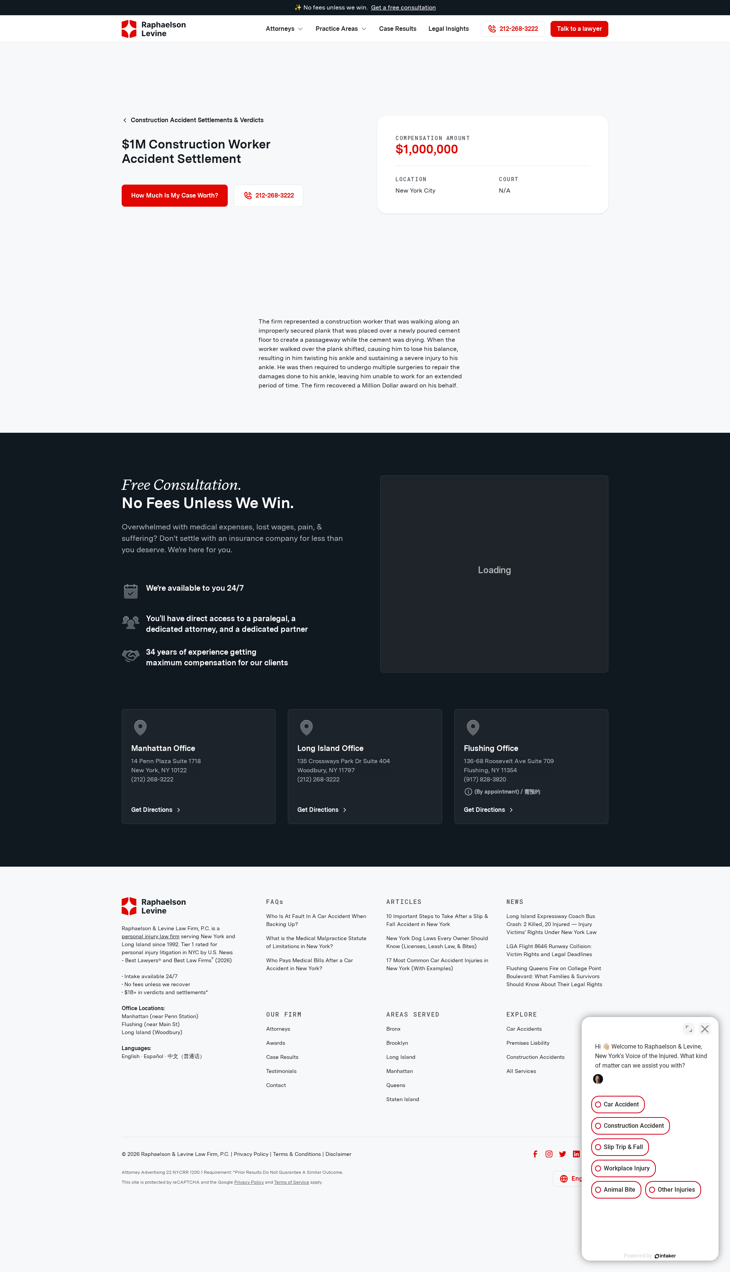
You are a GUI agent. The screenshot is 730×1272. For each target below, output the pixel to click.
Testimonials (281, 1197)
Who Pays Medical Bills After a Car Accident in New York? (309, 1090)
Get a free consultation (403, 7)
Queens (395, 1211)
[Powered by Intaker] (665, 1256)
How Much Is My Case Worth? (174, 195)
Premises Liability (527, 1168)
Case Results (397, 28)
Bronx (393, 1154)
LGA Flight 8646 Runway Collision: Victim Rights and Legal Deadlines (549, 1076)
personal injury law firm (150, 1062)
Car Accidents (524, 1154)
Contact (276, 1211)
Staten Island (402, 1225)
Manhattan (399, 1197)
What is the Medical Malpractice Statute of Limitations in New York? (316, 1068)
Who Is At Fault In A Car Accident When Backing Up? (316, 1046)
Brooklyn (397, 1168)
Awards (275, 1168)
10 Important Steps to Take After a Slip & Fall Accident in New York (437, 1046)
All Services (521, 1197)
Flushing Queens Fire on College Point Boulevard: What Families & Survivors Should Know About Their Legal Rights (554, 1102)
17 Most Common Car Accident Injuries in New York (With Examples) (437, 1090)
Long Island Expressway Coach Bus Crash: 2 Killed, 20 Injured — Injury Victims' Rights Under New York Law (551, 1050)
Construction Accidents (535, 1183)
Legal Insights (448, 28)
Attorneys (278, 1154)
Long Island (401, 1183)
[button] (284, 29)
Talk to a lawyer (579, 28)
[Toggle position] (689, 1029)
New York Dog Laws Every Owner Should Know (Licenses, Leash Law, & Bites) (437, 1068)
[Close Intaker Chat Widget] (705, 1029)
